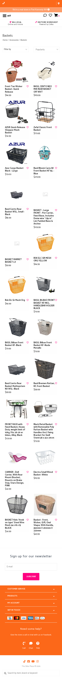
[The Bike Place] (9, 15)
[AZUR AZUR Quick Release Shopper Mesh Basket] (17, 112)
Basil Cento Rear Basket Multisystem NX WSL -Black (15, 386)
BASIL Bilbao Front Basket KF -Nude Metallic (43, 345)
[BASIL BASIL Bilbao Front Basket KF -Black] (17, 327)
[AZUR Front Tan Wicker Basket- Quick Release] (17, 71)
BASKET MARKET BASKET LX (13, 261)
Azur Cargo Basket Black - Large (14, 169)
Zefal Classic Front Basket (43, 129)
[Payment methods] (10, 618)
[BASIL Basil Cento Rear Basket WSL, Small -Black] (17, 194)
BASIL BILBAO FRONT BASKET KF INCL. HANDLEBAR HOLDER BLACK (44, 304)
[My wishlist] (50, 16)
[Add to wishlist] (28, 86)
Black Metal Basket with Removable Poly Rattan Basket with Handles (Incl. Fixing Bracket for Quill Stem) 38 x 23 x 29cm (44, 431)
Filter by (7, 49)
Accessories (14, 40)
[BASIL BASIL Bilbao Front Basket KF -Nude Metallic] (45, 327)
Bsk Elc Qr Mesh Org (15, 300)
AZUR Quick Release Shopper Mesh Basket (15, 130)
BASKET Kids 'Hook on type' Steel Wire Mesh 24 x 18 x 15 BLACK (14, 524)
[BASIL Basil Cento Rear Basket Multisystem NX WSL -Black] (17, 368)
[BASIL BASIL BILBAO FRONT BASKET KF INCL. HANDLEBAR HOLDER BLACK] (45, 285)
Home (4, 40)
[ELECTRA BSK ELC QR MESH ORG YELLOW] (45, 243)
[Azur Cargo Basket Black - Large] (17, 153)
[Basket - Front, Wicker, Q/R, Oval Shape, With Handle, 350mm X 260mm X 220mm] (45, 505)
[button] (45, 16)
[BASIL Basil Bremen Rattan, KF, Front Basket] (45, 368)
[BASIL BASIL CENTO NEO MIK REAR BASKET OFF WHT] (45, 71)
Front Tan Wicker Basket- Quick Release (13, 89)
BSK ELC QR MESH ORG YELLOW (42, 259)
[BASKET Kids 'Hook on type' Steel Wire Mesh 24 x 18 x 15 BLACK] (17, 505)
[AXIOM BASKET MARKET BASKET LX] (17, 243)
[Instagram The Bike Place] (37, 661)
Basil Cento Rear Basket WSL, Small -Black (14, 212)
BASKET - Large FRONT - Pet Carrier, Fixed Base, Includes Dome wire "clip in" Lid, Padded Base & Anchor (44, 217)
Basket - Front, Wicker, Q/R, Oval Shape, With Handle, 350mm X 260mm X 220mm (44, 525)
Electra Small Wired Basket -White (43, 473)
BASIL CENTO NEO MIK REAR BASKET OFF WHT (43, 89)
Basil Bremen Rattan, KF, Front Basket (44, 385)
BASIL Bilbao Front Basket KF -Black (14, 344)
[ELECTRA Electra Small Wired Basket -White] (45, 457)
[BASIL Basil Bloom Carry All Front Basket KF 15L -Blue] (45, 153)
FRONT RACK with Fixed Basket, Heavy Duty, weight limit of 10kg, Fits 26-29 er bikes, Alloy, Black (15, 430)
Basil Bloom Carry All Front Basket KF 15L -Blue (44, 171)
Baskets (23, 40)
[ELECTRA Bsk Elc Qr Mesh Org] (17, 285)
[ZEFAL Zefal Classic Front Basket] (45, 112)
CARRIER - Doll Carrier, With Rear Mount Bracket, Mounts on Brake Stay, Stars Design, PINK (14, 479)
